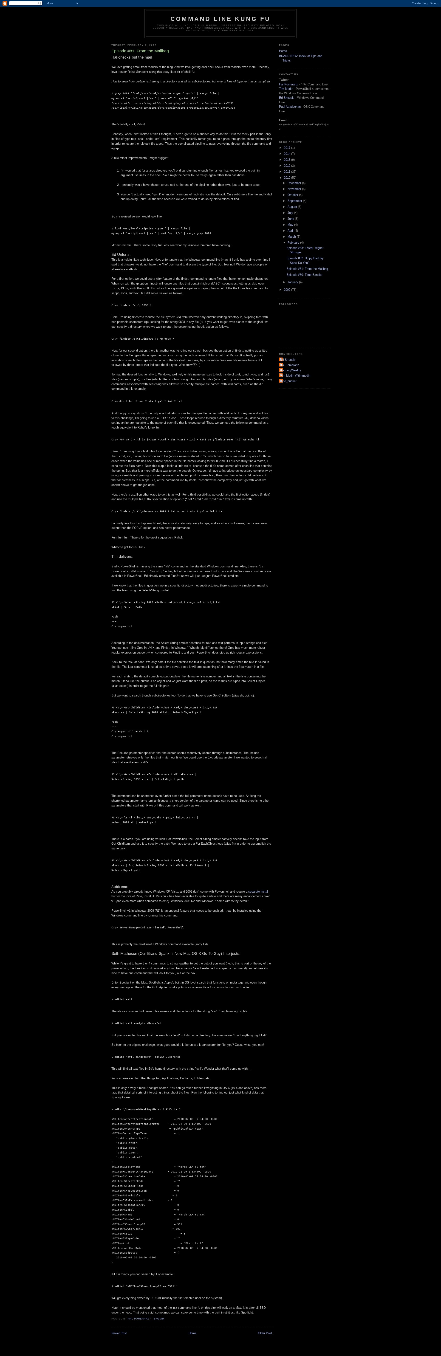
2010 (287, 177)
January (293, 282)
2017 (287, 147)
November (295, 189)
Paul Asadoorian (290, 106)
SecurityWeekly (290, 370)
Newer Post (119, 1333)
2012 (287, 165)
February (294, 242)
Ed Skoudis (286, 97)
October (293, 195)
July (291, 212)
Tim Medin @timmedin (295, 375)
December (295, 183)
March (292, 236)
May (291, 224)
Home (192, 1333)
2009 (287, 289)
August (293, 207)
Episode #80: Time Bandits (304, 274)
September (295, 201)
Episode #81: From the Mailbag (307, 269)
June (291, 218)
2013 (287, 159)
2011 (287, 171)
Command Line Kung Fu (220, 18)
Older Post (265, 1333)
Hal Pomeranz (288, 84)
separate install (258, 891)
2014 (287, 153)
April (291, 230)
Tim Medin (286, 88)
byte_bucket (288, 381)
